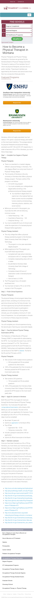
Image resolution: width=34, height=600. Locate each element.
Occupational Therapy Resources (12, 530)
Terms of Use (28, 594)
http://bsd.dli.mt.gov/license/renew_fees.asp (18, 520)
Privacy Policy (21, 594)
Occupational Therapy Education (12, 558)
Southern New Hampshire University (16, 92)
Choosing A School (7, 584)
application (15, 423)
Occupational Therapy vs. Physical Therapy (14, 588)
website (21, 351)
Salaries (4, 542)
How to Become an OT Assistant (11, 538)
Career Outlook (6, 549)
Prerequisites (6, 546)
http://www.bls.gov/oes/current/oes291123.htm (19, 493)
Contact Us (9, 594)
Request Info (17, 102)
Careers (14, 594)
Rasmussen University (11, 121)
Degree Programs (7, 561)
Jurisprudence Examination (9, 407)
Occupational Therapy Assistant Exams (13, 576)
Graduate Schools (7, 580)
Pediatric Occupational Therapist (11, 553)
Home (4, 594)
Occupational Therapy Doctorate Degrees (13, 573)
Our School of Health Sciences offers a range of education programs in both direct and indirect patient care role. (17, 124)
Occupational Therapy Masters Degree (13, 569)
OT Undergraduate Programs (10, 565)
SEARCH (17, 38)
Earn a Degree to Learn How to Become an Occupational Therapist (14, 533)
